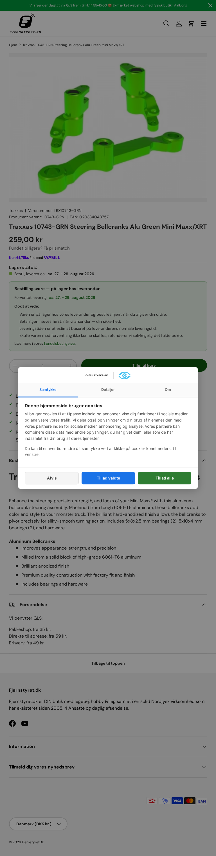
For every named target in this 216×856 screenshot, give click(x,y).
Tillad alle (165, 478)
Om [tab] (168, 389)
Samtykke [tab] (48, 389)
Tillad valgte (108, 478)
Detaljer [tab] (108, 389)
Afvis (52, 478)
